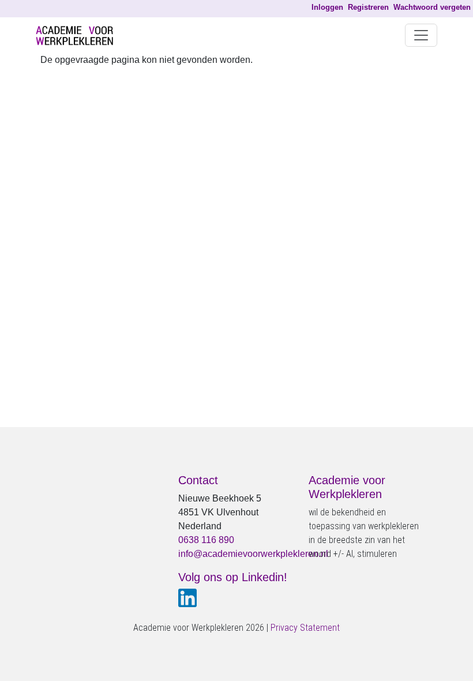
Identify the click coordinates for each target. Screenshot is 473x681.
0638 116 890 (206, 540)
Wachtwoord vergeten (432, 7)
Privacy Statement (305, 627)
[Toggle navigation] (421, 35)
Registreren (368, 7)
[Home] (79, 35)
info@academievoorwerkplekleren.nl (253, 554)
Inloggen (327, 7)
